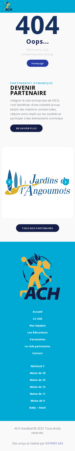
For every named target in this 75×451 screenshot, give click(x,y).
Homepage (37, 63)
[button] (9, 182)
